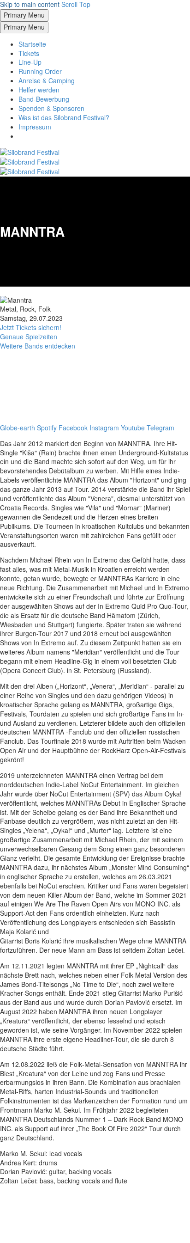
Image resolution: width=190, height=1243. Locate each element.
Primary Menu (24, 14)
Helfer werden (38, 89)
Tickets (28, 53)
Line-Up (30, 62)
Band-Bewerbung (43, 99)
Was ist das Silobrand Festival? (63, 117)
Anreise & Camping (46, 80)
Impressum (34, 126)
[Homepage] (29, 161)
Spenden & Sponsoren (51, 108)
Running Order (40, 71)
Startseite (32, 44)
